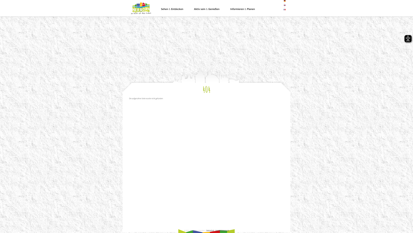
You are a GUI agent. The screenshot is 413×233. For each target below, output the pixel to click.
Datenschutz (210, 230)
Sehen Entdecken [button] (172, 9)
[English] (285, 5)
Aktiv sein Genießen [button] (207, 9)
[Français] (285, 9)
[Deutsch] (285, 1)
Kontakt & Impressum (222, 230)
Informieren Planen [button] (242, 9)
